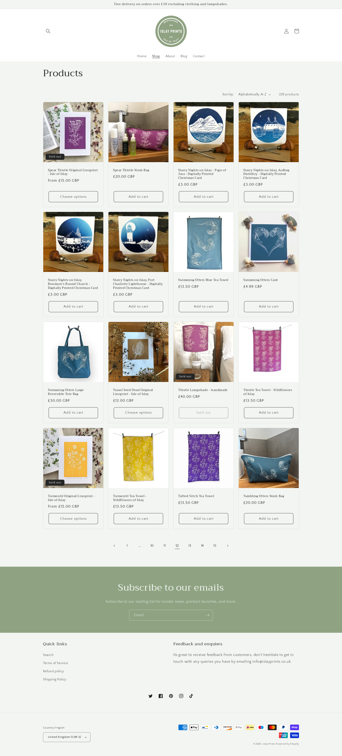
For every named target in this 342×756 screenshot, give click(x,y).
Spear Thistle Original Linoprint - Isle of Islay (73, 172)
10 (152, 546)
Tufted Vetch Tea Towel (196, 496)
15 (214, 546)
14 (202, 546)
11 (165, 546)
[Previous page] (114, 546)
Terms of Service (55, 663)
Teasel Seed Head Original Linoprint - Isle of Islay (133, 392)
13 (189, 546)
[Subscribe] (207, 615)
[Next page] (227, 546)
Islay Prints (269, 744)
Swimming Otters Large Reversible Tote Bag (66, 392)
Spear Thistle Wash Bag (131, 170)
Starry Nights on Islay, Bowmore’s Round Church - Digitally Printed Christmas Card (73, 284)
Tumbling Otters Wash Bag (263, 496)
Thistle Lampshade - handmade (203, 390)
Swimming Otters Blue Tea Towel (203, 280)
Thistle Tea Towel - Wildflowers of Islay (267, 392)
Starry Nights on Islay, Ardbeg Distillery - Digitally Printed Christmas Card (266, 174)
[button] (48, 31)
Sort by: (228, 94)
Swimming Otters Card (260, 280)
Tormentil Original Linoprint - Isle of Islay (71, 498)
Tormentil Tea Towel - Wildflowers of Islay (130, 498)
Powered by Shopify (287, 744)
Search (48, 655)
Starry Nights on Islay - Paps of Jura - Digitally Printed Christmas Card (202, 174)
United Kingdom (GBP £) (64, 737)
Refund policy (53, 671)
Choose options (73, 197)
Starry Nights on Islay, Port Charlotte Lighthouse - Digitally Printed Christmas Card (138, 284)
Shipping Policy (54, 679)
